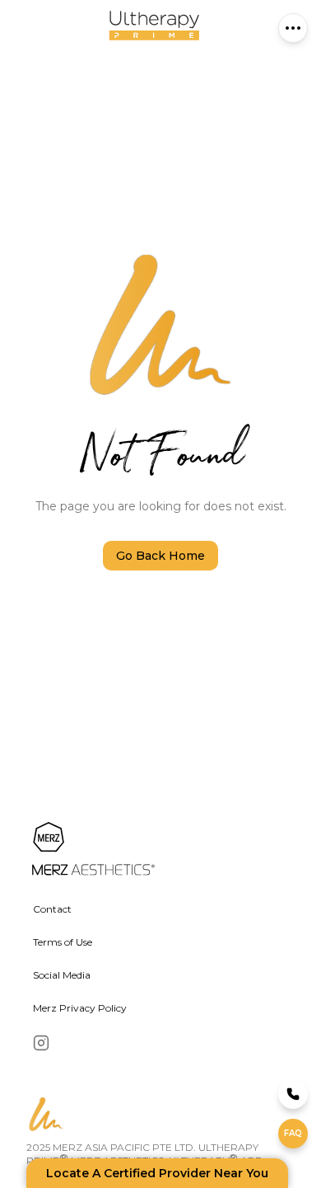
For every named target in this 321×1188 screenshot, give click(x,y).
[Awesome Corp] (147, 850)
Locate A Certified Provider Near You (157, 1173)
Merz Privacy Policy (80, 1008)
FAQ (293, 1133)
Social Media (62, 975)
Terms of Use (62, 942)
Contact (52, 909)
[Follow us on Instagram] (41, 1043)
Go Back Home (160, 555)
